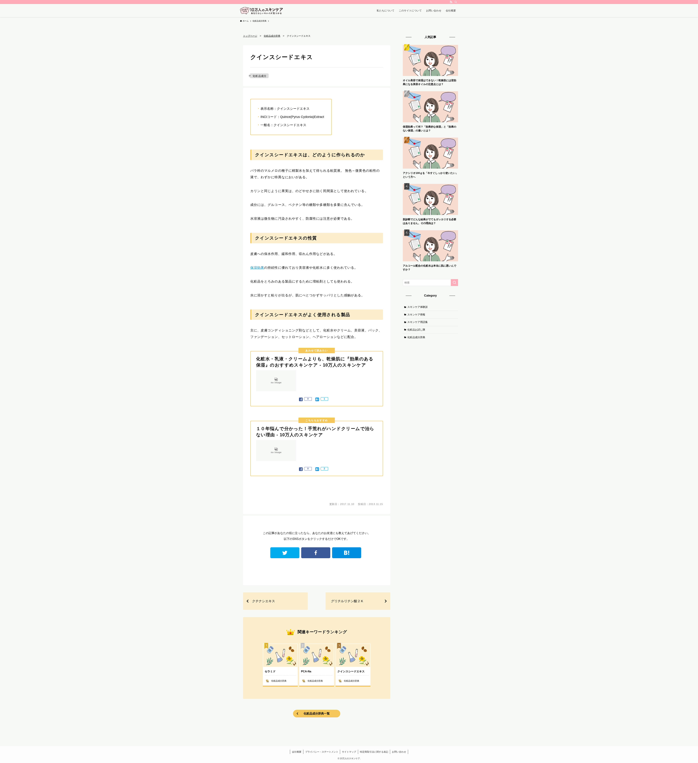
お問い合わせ (399, 751)
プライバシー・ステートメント (321, 751)
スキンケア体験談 (417, 306)
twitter (284, 552)
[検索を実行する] (454, 282)
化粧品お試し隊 (416, 329)
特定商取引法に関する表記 (374, 751)
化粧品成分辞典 (416, 337)
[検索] (455, 2)
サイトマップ (349, 751)
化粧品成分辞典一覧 (317, 713)
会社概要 (296, 751)
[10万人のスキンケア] (261, 10)
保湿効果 (257, 267)
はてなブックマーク (346, 552)
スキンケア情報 (416, 314)
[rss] (451, 2)
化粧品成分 (260, 76)
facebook (315, 552)
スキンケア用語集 (417, 322)
